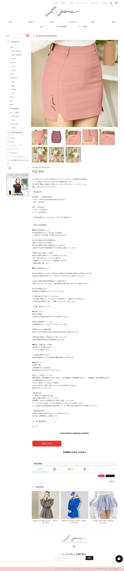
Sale (41, 26)
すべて (40, 469)
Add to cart (47, 443)
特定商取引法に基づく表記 (104, 569)
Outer (93, 22)
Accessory (72, 22)
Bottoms (15, 124)
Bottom (31, 22)
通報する (112, 481)
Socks (14, 89)
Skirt (13, 66)
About (63, 3)
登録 (89, 558)
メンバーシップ (82, 3)
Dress (52, 22)
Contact (104, 3)
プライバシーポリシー (18, 156)
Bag (13, 86)
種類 (33, 421)
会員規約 (116, 569)
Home (55, 3)
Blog (71, 3)
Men (113, 22)
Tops (10, 22)
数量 (33, 426)
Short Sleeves (17, 55)
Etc (13, 93)
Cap (13, 82)
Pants (14, 70)
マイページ (94, 3)
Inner (13, 59)
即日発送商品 (62, 26)
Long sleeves (17, 51)
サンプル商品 (82, 26)
